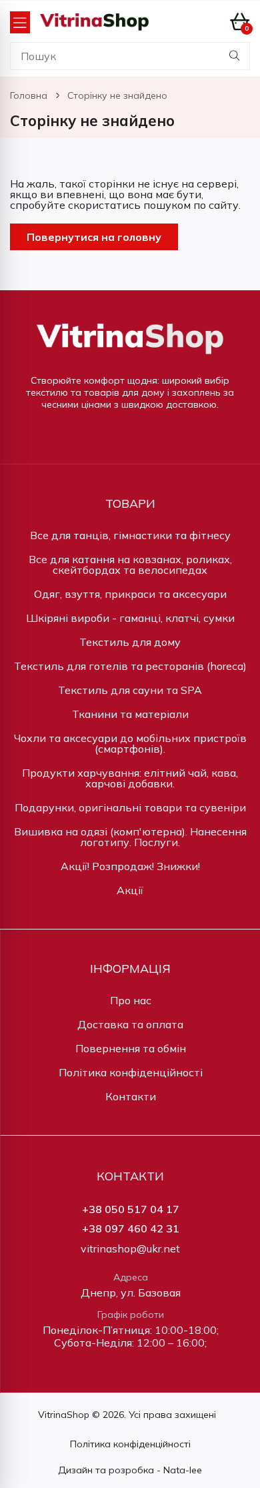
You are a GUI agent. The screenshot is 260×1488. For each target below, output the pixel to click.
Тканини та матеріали (130, 714)
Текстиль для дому (130, 642)
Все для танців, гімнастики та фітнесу (130, 535)
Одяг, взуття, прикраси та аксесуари (130, 594)
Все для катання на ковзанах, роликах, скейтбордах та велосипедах (130, 564)
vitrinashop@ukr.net (130, 1248)
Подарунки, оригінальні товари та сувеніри (130, 807)
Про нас (130, 1000)
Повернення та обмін (130, 1048)
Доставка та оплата (130, 1024)
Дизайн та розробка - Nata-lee (130, 1470)
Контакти (130, 1096)
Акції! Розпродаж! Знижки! (130, 866)
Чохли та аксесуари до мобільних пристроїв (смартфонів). (130, 743)
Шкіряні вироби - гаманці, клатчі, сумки (130, 618)
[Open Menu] (20, 22)
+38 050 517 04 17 (130, 1209)
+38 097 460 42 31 (130, 1228)
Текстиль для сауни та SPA (130, 690)
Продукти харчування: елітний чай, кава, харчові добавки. (130, 778)
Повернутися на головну (94, 237)
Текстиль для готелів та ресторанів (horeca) (130, 666)
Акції (130, 890)
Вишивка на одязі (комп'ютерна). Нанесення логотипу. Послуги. (130, 836)
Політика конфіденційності (131, 1072)
